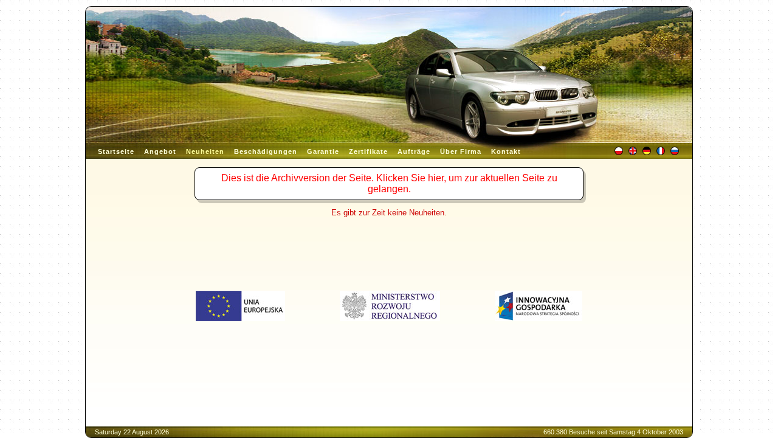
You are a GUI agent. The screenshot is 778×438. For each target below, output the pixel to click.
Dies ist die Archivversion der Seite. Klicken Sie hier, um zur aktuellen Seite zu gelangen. (389, 183)
